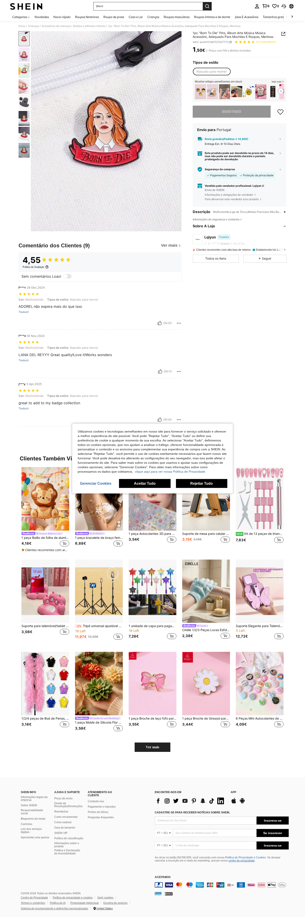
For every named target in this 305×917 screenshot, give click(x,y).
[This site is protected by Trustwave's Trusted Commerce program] (158, 893)
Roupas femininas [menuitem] (87, 17)
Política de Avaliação (33, 267)
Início (22, 26)
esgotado (231, 111)
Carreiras (26, 824)
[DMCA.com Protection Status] (169, 893)
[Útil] (159, 323)
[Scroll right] (292, 16)
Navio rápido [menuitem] (62, 17)
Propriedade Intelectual (84, 903)
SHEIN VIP (60, 833)
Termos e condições (33, 903)
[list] (190, 801)
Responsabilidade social (32, 812)
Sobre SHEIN (29, 805)
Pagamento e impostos (102, 806)
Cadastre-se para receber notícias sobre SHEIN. (192, 812)
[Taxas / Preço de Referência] (206, 50)
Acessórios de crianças (56, 26)
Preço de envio (63, 798)
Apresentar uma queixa (35, 837)
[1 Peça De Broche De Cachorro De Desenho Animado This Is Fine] (248, 91)
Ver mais (152, 747)
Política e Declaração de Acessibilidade (67, 852)
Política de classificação (68, 838)
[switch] (67, 276)
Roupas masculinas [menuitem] (177, 17)
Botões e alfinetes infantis (89, 26)
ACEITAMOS (163, 877)
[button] (283, 6)
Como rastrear (63, 822)
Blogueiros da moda (33, 818)
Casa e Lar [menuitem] (136, 17)
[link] (265, 6)
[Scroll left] (286, 16)
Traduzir (24, 312)
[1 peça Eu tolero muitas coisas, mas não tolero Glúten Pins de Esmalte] (260, 91)
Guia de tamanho (64, 827)
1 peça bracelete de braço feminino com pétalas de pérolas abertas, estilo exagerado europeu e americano (99, 538)
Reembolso (61, 811)
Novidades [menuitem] (42, 17)
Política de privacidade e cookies (73, 897)
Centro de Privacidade (34, 897)
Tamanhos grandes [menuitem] (276, 17)
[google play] (242, 802)
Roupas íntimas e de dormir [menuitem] (212, 17)
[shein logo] (26, 6)
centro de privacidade (241, 860)
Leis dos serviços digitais (31, 830)
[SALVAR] (280, 112)
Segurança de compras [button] (220, 169)
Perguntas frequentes (101, 817)
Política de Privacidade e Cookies (245, 857)
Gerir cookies (105, 897)
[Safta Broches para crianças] (272, 91)
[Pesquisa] (207, 6)
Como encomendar (66, 817)
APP (233, 792)
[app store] (234, 802)
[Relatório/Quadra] (179, 323)
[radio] (211, 71)
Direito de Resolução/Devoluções (68, 805)
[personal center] (257, 6)
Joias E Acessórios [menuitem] (246, 17)
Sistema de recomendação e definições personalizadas (54, 908)
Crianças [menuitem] (153, 17)
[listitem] (200, 91)
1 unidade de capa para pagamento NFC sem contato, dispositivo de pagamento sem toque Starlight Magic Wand (152, 626)
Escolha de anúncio (115, 903)
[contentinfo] (222, 885)
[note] (45, 550)
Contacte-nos (96, 801)
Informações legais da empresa (34, 799)
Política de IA (58, 903)
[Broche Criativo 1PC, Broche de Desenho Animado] (236, 91)
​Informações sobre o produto (66, 845)
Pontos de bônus (98, 812)
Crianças (33, 26)
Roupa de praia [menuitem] (113, 17)
